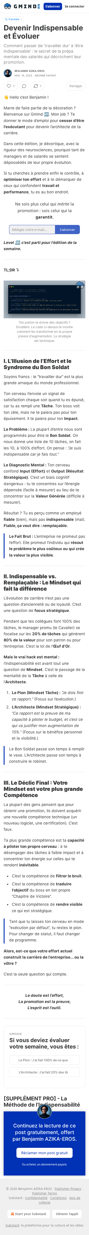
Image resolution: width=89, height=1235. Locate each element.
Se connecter (74, 6)
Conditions (58, 1198)
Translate (13, 19)
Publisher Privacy (68, 1188)
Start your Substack (30, 1214)
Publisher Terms (44, 1193)
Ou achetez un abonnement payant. (44, 1164)
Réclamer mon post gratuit (44, 1152)
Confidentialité (36, 1198)
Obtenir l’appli (67, 1214)
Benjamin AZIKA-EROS (29, 71)
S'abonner (52, 6)
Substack (12, 1225)
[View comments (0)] (24, 86)
